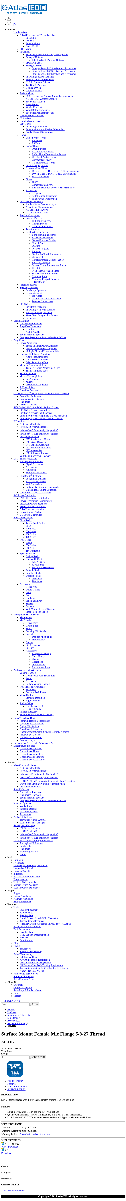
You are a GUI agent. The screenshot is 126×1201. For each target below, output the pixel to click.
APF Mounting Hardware (44, 196)
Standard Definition (35, 697)
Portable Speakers (28, 284)
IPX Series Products (29, 436)
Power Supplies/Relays (31, 512)
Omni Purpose (39, 148)
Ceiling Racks (32, 556)
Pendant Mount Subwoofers (39, 132)
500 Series (31, 531)
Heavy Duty (32, 623)
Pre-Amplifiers (33, 379)
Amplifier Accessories (30, 390)
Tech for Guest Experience (26, 887)
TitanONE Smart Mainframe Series (43, 368)
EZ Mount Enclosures (42, 237)
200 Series (31, 534)
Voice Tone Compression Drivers (42, 315)
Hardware (30, 598)
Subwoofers (25, 124)
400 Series (37, 578)
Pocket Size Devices (36, 478)
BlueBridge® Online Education (41, 489)
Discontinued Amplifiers (31, 754)
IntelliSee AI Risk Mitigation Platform (39, 433)
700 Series (31, 528)
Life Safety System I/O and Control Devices (41, 418)
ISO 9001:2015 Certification (14, 1190)
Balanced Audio (33, 709)
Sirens (29, 179)
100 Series (31, 537)
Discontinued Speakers (31, 748)
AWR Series (38, 564)
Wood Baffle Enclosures (37, 110)
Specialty (30, 634)
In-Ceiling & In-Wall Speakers (40, 309)
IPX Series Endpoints (30, 786)
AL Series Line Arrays (37, 209)
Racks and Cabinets (23, 517)
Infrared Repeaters (28, 711)
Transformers (32, 229)
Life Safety (25, 304)
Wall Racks (25, 539)
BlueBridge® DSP (29, 851)
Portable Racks (33, 570)
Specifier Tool (26, 915)
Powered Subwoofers (42, 301)
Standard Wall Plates (36, 692)
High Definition (33, 700)
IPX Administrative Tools (38, 447)
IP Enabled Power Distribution (34, 498)
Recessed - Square (41, 262)
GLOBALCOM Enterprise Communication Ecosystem (41, 393)
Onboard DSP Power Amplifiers (35, 354)
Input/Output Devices (30, 734)
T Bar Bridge (38, 282)
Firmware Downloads (36, 472)
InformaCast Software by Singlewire (39, 430)
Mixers (29, 381)
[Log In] (9, 19)
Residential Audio (34, 293)
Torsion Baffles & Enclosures (46, 254)
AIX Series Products (30, 424)
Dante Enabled (33, 46)
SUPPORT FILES (16, 1089)
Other (28, 592)
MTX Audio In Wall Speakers (46, 298)
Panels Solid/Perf (34, 600)
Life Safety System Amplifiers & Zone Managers (43, 415)
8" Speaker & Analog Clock (45, 271)
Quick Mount (38, 664)
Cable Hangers (39, 656)
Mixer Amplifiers (28, 373)
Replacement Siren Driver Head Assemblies (53, 187)
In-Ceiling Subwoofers (37, 126)
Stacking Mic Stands (36, 631)
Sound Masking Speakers (32, 121)
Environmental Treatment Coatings (36, 714)
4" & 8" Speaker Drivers (38, 82)
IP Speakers (25, 118)
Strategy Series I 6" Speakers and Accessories (54, 71)
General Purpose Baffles (44, 240)
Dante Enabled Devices (26, 718)
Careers (17, 996)
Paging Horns (32, 146)
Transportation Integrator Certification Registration (44, 968)
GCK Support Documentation (34, 934)
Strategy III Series (34, 57)
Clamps (35, 659)
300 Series (31, 548)
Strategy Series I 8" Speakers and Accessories (54, 74)
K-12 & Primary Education (27, 876)
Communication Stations (31, 399)
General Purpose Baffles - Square (48, 259)
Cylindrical (37, 257)
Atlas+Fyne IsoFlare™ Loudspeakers (38, 35)
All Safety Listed (34, 90)
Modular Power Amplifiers (33, 365)
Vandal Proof (38, 243)
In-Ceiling (31, 38)
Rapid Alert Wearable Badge (33, 426)
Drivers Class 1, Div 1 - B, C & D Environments (55, 171)
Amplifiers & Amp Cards (32, 729)
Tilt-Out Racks (33, 550)
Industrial (18, 873)
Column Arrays (27, 740)
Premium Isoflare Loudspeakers (35, 720)
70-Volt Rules (26, 912)
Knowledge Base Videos (32, 971)
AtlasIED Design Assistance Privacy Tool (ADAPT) (45, 923)
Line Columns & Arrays (31, 201)
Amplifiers (19, 340)
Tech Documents (22, 929)
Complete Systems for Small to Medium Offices (43, 337)
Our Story (18, 984)
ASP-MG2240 (33, 332)
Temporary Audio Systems (32, 820)
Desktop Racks (33, 575)
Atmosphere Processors (31, 323)
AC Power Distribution (25, 495)
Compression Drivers (42, 185)
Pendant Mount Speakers (32, 115)
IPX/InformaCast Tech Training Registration (41, 965)
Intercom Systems (22, 803)
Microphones (26, 617)
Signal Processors (34, 464)
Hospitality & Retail (23, 868)
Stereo (29, 678)
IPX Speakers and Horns (38, 439)
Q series (36, 246)
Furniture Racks (33, 573)
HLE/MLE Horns (40, 176)
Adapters (36, 193)
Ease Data (25, 937)
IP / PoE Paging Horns (43, 151)
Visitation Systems (28, 811)
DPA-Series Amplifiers (37, 362)
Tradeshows (25, 948)
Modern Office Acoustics (26, 885)
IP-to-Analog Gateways (37, 444)
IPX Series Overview (30, 828)
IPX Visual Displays (36, 442)
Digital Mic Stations (29, 726)
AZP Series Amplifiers (37, 356)
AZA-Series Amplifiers (37, 359)
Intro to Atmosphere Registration (35, 962)
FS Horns (36, 143)
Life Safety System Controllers (34, 410)
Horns (23, 135)
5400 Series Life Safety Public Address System (36, 407)
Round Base (32, 625)
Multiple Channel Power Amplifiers (43, 351)
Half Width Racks (34, 559)
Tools (16, 907)
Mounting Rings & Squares (45, 279)
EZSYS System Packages (32, 822)
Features (11, 1084)
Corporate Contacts (23, 987)
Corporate (18, 860)
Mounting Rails (39, 276)
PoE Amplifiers (27, 387)
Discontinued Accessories (32, 759)
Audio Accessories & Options (28, 670)
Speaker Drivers (33, 218)
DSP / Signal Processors (25, 458)
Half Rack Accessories (43, 567)
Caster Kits (31, 587)
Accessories (31, 190)
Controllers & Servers (30, 396)
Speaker (30, 648)
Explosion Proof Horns (37, 168)
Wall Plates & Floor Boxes (32, 686)
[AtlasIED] (24, 13)
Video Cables (26, 695)
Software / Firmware (23, 976)
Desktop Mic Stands (42, 636)
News (16, 993)
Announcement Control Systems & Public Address (44, 732)
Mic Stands (25, 620)
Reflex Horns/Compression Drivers (49, 154)
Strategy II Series (34, 62)
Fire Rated (37, 268)
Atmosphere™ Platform (31, 461)
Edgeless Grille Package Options (48, 60)
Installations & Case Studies (27, 926)
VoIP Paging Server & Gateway (35, 456)
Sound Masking (21, 320)
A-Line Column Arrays (37, 212)
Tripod (29, 628)
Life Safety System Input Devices (36, 413)
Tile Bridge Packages (36, 85)
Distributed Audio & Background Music (33, 840)
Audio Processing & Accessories (35, 492)
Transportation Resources (32, 921)
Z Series (30, 329)
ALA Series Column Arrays (39, 207)
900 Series (37, 581)
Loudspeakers (20, 32)
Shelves (29, 603)
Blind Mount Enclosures (44, 234)
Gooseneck (37, 661)
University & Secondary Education (30, 865)
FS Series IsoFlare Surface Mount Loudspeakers (49, 96)
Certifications (26, 940)
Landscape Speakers (36, 290)
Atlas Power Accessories (32, 509)
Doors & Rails (33, 589)
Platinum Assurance (23, 898)
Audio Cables (26, 703)
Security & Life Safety (24, 825)
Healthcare (19, 862)
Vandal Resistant (34, 107)
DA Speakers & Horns (31, 737)
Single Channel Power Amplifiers (42, 345)
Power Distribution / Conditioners (36, 501)
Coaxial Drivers (33, 87)
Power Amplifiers (28, 343)
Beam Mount (32, 104)
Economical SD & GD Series (40, 79)
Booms (29, 642)
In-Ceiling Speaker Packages (40, 76)
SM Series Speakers (35, 101)
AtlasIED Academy (23, 954)
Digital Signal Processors (32, 723)
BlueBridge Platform (30, 476)
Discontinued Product (24, 745)
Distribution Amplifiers (37, 384)
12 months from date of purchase (34, 1134)
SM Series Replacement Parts (40, 112)
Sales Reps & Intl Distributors (28, 990)
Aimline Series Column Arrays (41, 204)
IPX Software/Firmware (37, 453)
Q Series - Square (40, 248)
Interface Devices (28, 404)
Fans (28, 595)
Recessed (36, 251)
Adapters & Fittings (41, 653)
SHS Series (25, 49)
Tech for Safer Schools (25, 882)
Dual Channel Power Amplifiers (41, 348)
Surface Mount (33, 43)
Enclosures (31, 318)
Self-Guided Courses (30, 957)
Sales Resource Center (24, 979)
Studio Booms (33, 645)
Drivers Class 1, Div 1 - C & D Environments (54, 173)
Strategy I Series (34, 65)
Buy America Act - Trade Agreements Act (34, 743)
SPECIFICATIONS (17, 1086)
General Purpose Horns (43, 162)
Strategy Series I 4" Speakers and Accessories (54, 68)
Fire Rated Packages (36, 307)
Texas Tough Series (35, 523)
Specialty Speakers (29, 287)
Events (17, 946)
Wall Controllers (34, 484)
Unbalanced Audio (35, 706)
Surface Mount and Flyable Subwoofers (45, 129)
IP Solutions (19, 421)
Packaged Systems (23, 817)
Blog (16, 943)
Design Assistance (22, 896)
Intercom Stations (28, 808)
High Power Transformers (44, 198)
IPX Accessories (34, 450)
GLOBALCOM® (28, 831)
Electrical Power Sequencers (33, 503)
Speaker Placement (29, 910)
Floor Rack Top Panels (37, 612)
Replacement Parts (41, 667)
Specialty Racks (27, 553)
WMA (29, 542)
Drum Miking (38, 639)
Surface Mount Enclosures (45, 273)
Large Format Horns (36, 137)
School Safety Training (31, 951)
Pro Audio (37, 295)
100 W (35, 182)
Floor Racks (26, 520)
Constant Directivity (41, 160)
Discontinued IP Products (32, 757)
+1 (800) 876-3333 (10, 1001)
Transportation (21, 879)
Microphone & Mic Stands (26, 614)
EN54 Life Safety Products (39, 312)
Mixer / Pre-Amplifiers (31, 376)
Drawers (30, 606)
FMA (28, 526)
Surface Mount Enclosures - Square (49, 265)
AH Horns (37, 140)
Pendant (30, 40)
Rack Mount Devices (36, 481)
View (3, 1146)
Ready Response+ (22, 901)
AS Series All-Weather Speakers (41, 99)
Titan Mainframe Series (37, 370)
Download (13, 1146)
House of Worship (22, 871)
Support (17, 893)
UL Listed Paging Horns (44, 157)
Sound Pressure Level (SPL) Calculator (39, 918)
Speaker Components (30, 215)
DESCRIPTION (15, 1081)
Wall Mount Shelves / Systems (40, 609)
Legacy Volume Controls (38, 684)
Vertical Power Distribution (33, 506)
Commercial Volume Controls (40, 675)
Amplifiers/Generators (30, 326)
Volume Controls (28, 673)
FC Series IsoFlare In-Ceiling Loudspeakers (47, 54)
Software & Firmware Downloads (42, 487)
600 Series (31, 545)
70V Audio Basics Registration (35, 959)
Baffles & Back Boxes (37, 232)
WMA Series (38, 562)
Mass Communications (25, 765)
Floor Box (31, 689)
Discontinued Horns (29, 751)
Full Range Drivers (41, 221)
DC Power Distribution (31, 514)
